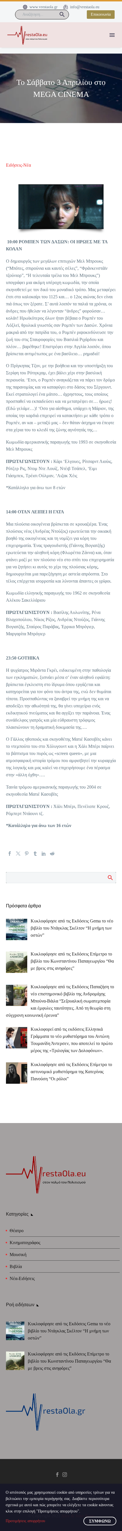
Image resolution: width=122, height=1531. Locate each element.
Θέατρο (17, 1230)
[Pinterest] (26, 853)
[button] (62, 14)
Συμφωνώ (100, 1521)
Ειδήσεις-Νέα (18, 165)
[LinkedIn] (43, 853)
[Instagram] (64, 1474)
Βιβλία (16, 1266)
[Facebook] (9, 853)
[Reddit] (52, 853)
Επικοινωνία (101, 14)
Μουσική (18, 1254)
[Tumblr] (35, 853)
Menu (112, 35)
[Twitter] (18, 853)
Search (110, 877)
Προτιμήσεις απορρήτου (25, 1521)
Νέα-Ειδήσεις (22, 1278)
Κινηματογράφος (25, 1242)
